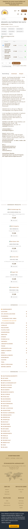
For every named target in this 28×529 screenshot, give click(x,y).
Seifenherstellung (6, 348)
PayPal (21, 507)
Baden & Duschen (7, 385)
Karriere (7, 489)
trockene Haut (6, 440)
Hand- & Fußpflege (7, 408)
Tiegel (2, 362)
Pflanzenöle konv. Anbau (9, 318)
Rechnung (21, 500)
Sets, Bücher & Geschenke (8, 314)
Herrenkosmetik (6, 415)
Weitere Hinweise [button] (6, 522)
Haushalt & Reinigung (8, 412)
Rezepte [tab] (21, 73)
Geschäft (7, 491)
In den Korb (17, 63)
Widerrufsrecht (7, 505)
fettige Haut (5, 396)
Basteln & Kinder (7, 387)
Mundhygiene (6, 424)
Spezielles (5, 435)
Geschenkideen (6, 399)
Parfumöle (4, 341)
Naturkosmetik (19, 31)
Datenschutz (7, 503)
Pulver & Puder (5, 330)
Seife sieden (4, 34)
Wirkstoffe (4, 334)
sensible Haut (6, 431)
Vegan (10, 34)
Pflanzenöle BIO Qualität (9, 320)
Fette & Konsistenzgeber (8, 323)
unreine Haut (6, 442)
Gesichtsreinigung (7, 403)
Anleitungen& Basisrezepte (9, 376)
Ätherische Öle (5, 339)
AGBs (7, 500)
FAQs (21, 491)
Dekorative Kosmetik (8, 392)
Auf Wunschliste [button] (7, 66)
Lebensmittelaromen (7, 343)
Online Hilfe (21, 489)
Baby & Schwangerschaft (9, 383)
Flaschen (3, 359)
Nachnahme (21, 503)
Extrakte (3, 336)
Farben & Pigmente (6, 350)
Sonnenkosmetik (7, 433)
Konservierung (5, 332)
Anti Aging (4, 28)
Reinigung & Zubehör (7, 355)
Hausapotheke (6, 410)
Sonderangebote (7, 309)
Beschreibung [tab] (5, 73)
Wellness (5, 447)
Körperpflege (11, 31)
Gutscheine (4, 311)
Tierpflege (5, 438)
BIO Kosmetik (11, 28)
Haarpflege (4, 31)
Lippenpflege (5, 419)
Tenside (3, 346)
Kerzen (3, 353)
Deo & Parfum (6, 394)
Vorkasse (21, 505)
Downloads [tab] (14, 73)
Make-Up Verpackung (7, 364)
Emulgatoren (5, 327)
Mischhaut (5, 422)
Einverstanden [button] (14, 526)
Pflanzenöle (4, 316)
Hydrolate (4, 325)
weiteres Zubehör (6, 366)
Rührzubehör (5, 357)
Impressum (7, 494)
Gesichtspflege (19, 28)
